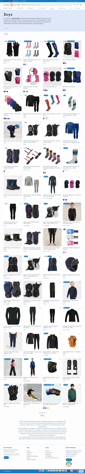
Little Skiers (7, 1)
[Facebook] (6, 471)
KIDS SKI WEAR (20, 8)
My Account (77, 8)
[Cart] (80, 4)
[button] (73, 464)
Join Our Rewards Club (72, 1)
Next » (42, 415)
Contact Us (29, 452)
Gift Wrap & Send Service (51, 457)
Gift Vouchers (48, 456)
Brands (52, 8)
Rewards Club (48, 452)
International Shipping (32, 456)
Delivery (29, 454)
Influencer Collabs (31, 459)
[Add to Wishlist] (20, 41)
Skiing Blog (15, 1)
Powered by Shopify (58, 472)
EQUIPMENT (30, 8)
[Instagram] (4, 471)
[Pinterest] (7, 471)
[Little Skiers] (12, 4)
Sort (5, 33)
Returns (29, 457)
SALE (70, 8)
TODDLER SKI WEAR (8, 8)
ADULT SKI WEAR (42, 8)
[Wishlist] (77, 4)
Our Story (69, 459)
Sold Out (33, 83)
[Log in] (74, 4)
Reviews (47, 450)
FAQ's (28, 450)
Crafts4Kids (23, 1)
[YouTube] (9, 471)
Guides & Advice (62, 8)
